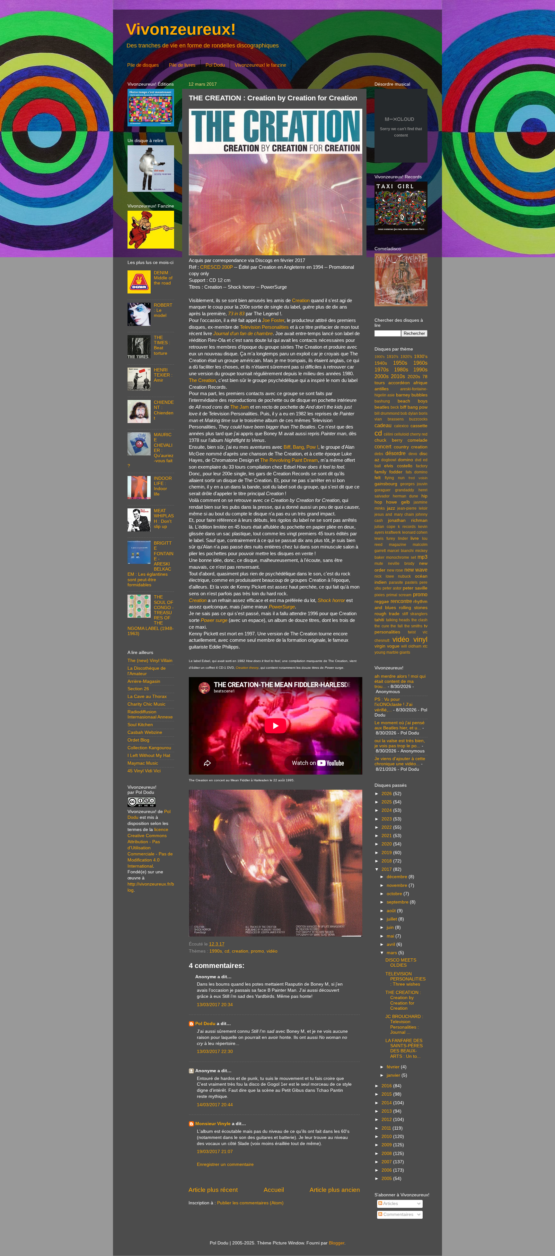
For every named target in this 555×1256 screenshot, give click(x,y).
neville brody (401, 563)
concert (382, 446)
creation (240, 951)
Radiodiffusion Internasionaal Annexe (150, 714)
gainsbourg (385, 483)
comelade (417, 440)
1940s (380, 363)
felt (377, 477)
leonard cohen (414, 532)
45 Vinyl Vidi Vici (144, 770)
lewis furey (384, 538)
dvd (418, 460)
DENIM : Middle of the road (163, 277)
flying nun (395, 478)
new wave (416, 570)
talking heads (398, 620)
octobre (395, 893)
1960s (420, 363)
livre (414, 538)
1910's (392, 356)
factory (421, 466)
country (401, 447)
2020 (387, 844)
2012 (387, 1119)
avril (391, 944)
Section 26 (138, 688)
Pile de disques (143, 65)
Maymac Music (143, 763)
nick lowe (384, 576)
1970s (381, 369)
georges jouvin (414, 484)
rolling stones (413, 607)
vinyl (420, 639)
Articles (390, 1203)
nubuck (404, 576)
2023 (387, 819)
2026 (387, 793)
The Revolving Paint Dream (289, 460)
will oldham (411, 646)
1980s (401, 369)
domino (405, 459)
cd (227, 951)
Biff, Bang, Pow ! (301, 447)
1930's (420, 356)
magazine (397, 544)
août (392, 910)
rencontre (401, 601)
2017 (387, 869)
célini (388, 434)
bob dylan (409, 413)
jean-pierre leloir (412, 508)
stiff (405, 614)
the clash (419, 620)
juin (391, 927)
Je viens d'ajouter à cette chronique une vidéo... (399, 761)
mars (392, 952)
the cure (381, 626)
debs (378, 454)
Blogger (336, 1243)
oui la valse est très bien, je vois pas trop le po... (399, 743)
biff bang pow (414, 407)
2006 (387, 1170)
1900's (379, 357)
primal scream (399, 595)
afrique (420, 382)
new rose (395, 570)
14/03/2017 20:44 (215, 1104)
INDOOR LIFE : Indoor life (163, 486)
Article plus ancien (335, 1189)
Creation (301, 300)
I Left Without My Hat (149, 755)
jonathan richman (407, 520)
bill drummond (387, 413)
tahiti (379, 619)
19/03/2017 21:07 (215, 1151)
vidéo (272, 951)
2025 (387, 802)
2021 (387, 835)
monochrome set (401, 557)
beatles (381, 407)
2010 (387, 1136)
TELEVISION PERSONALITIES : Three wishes (405, 979)
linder (403, 538)
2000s (381, 376)
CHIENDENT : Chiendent (164, 410)
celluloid (401, 434)
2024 (387, 810)
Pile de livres (182, 65)
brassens (396, 419)
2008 (387, 1153)
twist (412, 632)
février (394, 1067)
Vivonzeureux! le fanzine (260, 65)
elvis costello (398, 465)
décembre (398, 876)
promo (257, 951)
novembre (398, 885)
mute (378, 563)
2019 (387, 852)
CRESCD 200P (216, 267)
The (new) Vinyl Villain (150, 660)
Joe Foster (273, 320)
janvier (394, 1075)
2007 (387, 1161)
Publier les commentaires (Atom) (250, 1203)
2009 (387, 1144)
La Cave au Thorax (147, 696)
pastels (411, 582)
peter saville (415, 588)
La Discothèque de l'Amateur (147, 671)
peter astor (392, 588)
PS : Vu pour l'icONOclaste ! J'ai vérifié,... (393, 704)
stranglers (418, 614)
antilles (381, 388)
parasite (396, 582)
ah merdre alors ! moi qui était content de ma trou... (400, 681)
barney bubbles (411, 395)
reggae (381, 601)
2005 (387, 1178)
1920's (406, 356)
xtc (425, 646)
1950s (400, 363)
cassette (418, 425)
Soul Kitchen (140, 724)
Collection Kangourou (149, 747)
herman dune (405, 496)
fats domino (416, 472)
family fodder (388, 472)
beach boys (413, 401)
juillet (392, 919)
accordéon (399, 382)
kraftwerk (393, 532)
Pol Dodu (215, 65)
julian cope (384, 526)
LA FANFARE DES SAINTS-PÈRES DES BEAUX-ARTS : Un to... (404, 1048)
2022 (387, 827)
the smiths (413, 626)
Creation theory (247, 667)
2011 (387, 1128)
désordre (395, 453)
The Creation (202, 380)
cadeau (383, 425)
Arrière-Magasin (144, 681)
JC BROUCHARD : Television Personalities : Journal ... (404, 1024)
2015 (387, 1094)
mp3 (422, 557)
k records (407, 526)
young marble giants (392, 652)
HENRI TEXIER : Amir (163, 375)
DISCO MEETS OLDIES (400, 963)
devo (413, 454)
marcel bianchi (400, 550)
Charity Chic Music (146, 704)
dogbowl (388, 460)
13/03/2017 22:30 (215, 1051)
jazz (391, 508)
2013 (387, 1111)
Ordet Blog (138, 740)
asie (391, 395)
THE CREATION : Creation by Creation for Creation (403, 1000)
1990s (215, 951)
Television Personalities (264, 327)
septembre (398, 902)
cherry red (418, 434)
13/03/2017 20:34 (215, 1004)
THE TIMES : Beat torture (162, 345)
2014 (387, 1102)
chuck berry (388, 440)
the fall (397, 626)
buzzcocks (418, 419)
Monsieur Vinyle (213, 1123)
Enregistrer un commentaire (225, 1164)
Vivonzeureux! (181, 29)
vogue (393, 646)
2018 (387, 861)
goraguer (382, 490)
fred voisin (418, 478)
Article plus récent (213, 1189)
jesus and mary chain (394, 514)
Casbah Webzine (145, 732)
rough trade (387, 613)
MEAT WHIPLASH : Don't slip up (164, 518)
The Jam (239, 407)
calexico (401, 426)
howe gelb (398, 502)
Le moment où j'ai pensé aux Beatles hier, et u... (399, 725)
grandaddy (404, 490)
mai (391, 936)
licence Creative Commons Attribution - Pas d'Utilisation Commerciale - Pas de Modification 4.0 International (150, 847)
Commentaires (397, 1214)
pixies (379, 595)
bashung (382, 401)
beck (395, 407)
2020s (414, 376)
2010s (398, 376)
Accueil (274, 1189)
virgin (379, 646)
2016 (387, 1085)
